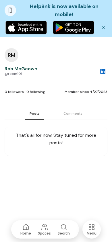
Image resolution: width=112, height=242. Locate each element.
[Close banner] (103, 28)
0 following (35, 91)
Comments (72, 113)
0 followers (14, 91)
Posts (35, 113)
